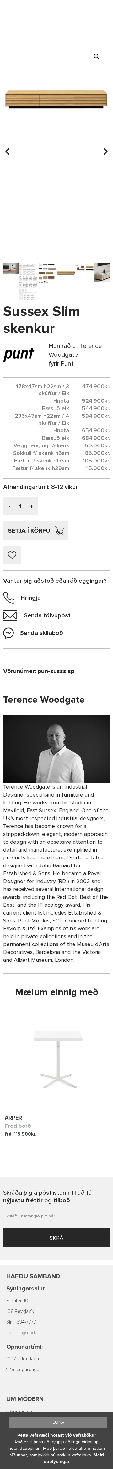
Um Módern (25, 1399)
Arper (13, 1117)
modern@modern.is (26, 1332)
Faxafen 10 (17, 1300)
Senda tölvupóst (47, 615)
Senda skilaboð (41, 633)
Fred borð (18, 1125)
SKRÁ (56, 1237)
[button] (96, 56)
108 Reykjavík (20, 1311)
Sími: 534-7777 (21, 1322)
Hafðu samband (33, 1276)
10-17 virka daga (22, 1359)
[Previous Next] (56, 1058)
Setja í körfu (29, 531)
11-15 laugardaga (22, 1369)
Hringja (31, 598)
